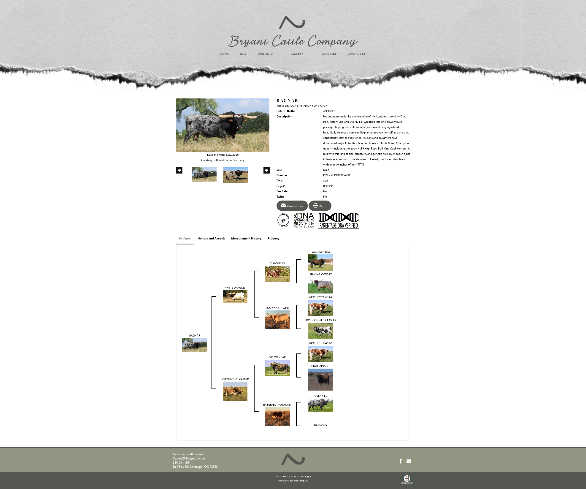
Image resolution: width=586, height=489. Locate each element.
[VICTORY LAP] (277, 367)
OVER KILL (321, 395)
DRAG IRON (277, 263)
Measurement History (246, 238)
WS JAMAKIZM (321, 251)
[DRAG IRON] (277, 273)
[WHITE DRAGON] (235, 296)
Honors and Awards (211, 238)
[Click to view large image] (222, 125)
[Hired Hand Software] (407, 482)
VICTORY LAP (277, 357)
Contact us (294, 206)
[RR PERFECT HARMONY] (277, 416)
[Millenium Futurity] (285, 220)
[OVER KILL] (320, 405)
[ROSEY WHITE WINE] (277, 319)
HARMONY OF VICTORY (314, 105)
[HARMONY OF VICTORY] (235, 390)
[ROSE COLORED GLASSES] (320, 331)
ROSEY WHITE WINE (277, 308)
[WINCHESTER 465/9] (320, 308)
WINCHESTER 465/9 (321, 297)
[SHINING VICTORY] (320, 285)
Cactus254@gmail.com (189, 458)
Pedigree (185, 238)
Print (322, 206)
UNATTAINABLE (320, 366)
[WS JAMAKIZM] (320, 262)
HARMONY (320, 425)
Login (308, 476)
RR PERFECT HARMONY (277, 404)
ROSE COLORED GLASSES (320, 320)
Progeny (273, 238)
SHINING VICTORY (321, 274)
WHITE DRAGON (286, 105)
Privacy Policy (281, 476)
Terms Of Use (296, 476)
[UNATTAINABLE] (320, 379)
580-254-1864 (181, 463)
